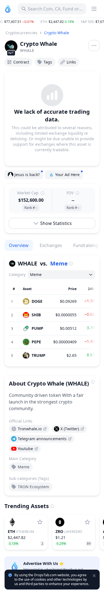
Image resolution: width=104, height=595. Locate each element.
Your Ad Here (67, 174)
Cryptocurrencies (21, 32)
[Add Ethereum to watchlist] (39, 522)
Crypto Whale (56, 32)
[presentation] (29, 429)
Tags (48, 62)
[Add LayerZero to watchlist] (87, 522)
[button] (52, 22)
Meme (59, 263)
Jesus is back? (27, 174)
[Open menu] (94, 45)
